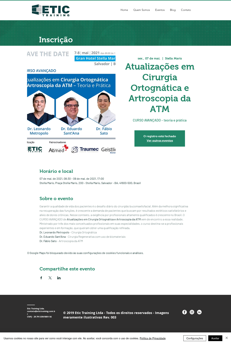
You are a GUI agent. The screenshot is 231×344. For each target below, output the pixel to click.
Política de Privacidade (153, 338)
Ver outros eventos (160, 140)
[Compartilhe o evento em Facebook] (41, 277)
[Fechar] (227, 338)
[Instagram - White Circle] (192, 312)
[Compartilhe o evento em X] (50, 277)
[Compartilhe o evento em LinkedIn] (59, 277)
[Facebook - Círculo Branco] (184, 312)
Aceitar (215, 338)
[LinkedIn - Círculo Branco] (199, 312)
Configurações (194, 338)
